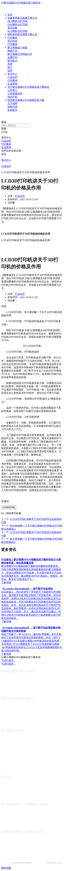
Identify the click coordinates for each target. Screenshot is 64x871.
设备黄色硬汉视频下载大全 (22, 18)
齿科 (9, 70)
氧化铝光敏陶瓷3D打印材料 (14, 713)
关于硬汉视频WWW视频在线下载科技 (28, 87)
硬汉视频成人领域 (17, 47)
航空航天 (12, 60)
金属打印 (12, 57)
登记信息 (12, 41)
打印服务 (12, 37)
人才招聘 (12, 103)
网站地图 (6, 868)
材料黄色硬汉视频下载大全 (22, 34)
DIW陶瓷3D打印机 (18, 24)
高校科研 (5, 759)
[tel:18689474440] (2, 119)
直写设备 (12, 27)
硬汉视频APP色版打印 (19, 54)
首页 (9, 14)
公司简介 (12, 90)
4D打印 (4, 750)
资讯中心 (12, 73)
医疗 (9, 67)
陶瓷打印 (12, 50)
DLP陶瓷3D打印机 (17, 21)
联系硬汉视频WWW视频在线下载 (25, 100)
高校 (9, 64)
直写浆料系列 (7, 718)
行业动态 (12, 77)
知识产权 (12, 97)
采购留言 (12, 110)
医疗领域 (5, 764)
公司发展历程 (14, 93)
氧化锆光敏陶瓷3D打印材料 (14, 708)
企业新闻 (12, 83)
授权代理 (12, 106)
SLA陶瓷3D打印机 (17, 31)
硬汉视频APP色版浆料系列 (14, 722)
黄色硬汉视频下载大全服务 (18, 671)
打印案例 (12, 44)
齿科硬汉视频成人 (10, 769)
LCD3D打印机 (8, 507)
